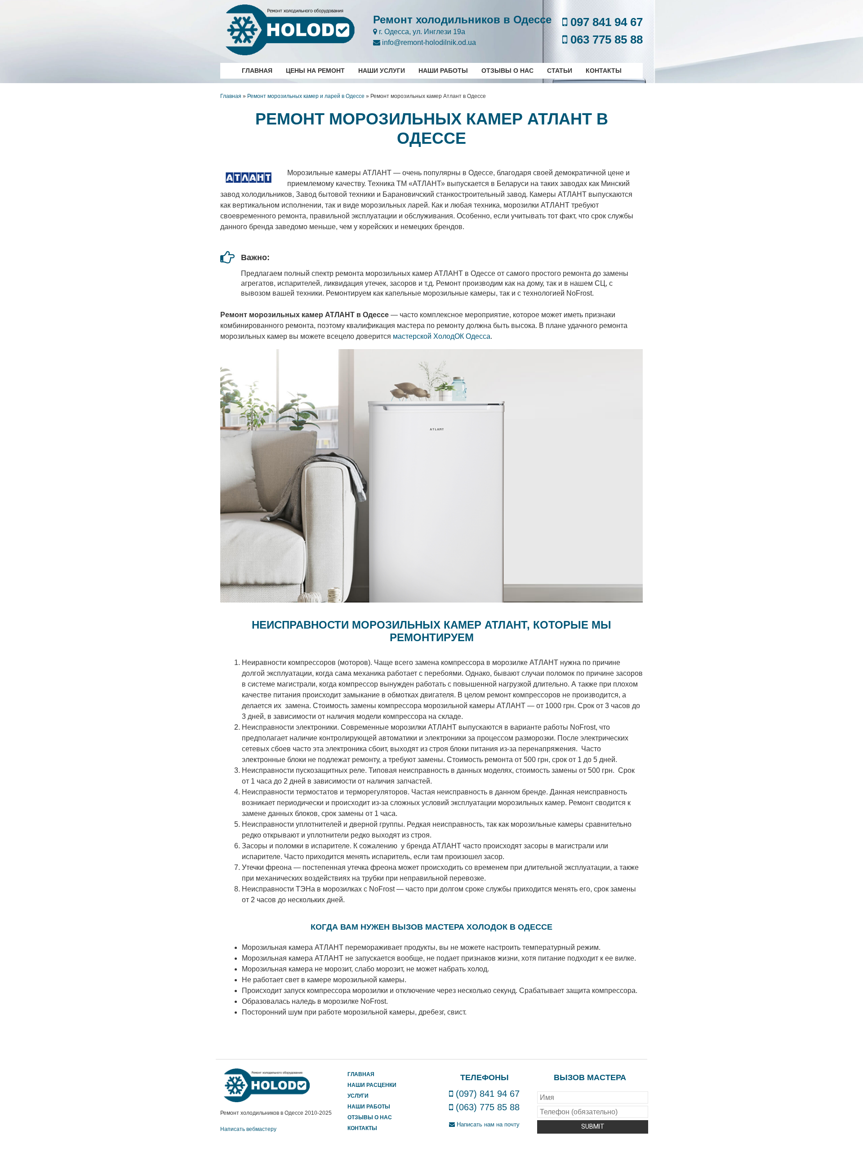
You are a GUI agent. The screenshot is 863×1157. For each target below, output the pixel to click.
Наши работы (443, 70)
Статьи (559, 70)
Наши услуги (381, 70)
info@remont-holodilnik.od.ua (429, 42)
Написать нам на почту (488, 1124)
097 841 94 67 (606, 22)
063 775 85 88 (606, 39)
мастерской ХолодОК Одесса (441, 336)
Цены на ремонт (315, 70)
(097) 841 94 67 (488, 1094)
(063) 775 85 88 (488, 1107)
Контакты (604, 70)
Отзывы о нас (369, 1117)
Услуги (358, 1096)
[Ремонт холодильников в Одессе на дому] (287, 53)
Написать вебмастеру (248, 1129)
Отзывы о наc (507, 70)
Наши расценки (371, 1085)
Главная (257, 70)
